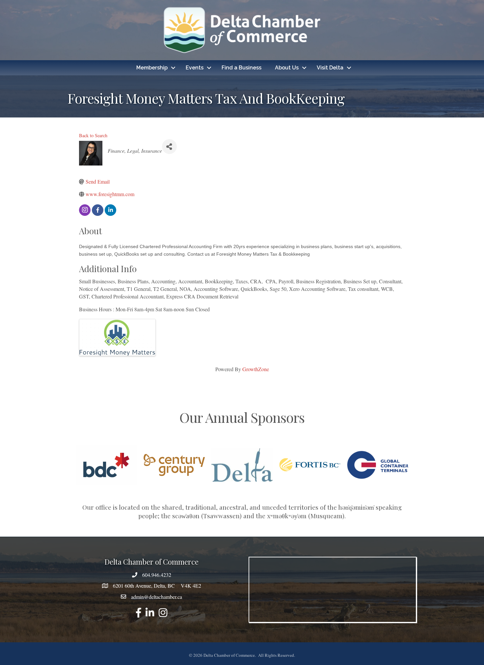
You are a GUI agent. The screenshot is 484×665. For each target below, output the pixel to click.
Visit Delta (330, 67)
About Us (287, 67)
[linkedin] (110, 210)
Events (194, 67)
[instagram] (85, 210)
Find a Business (241, 67)
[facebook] (97, 210)
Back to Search (93, 135)
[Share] (169, 146)
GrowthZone (255, 369)
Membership (152, 67)
